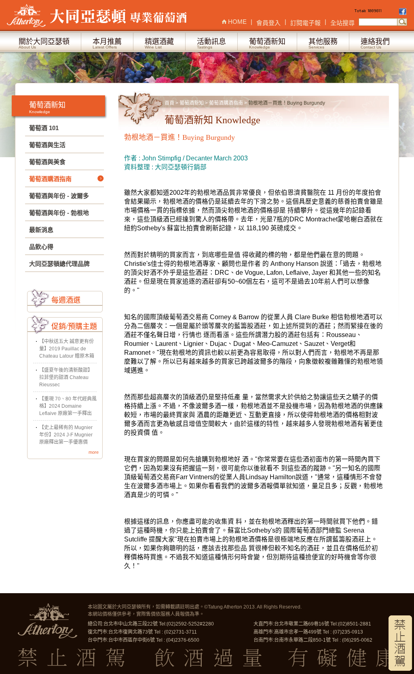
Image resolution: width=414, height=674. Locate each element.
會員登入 (268, 22)
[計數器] (376, 12)
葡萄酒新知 (192, 103)
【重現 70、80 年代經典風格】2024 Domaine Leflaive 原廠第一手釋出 (68, 406)
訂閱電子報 (305, 22)
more (94, 452)
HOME (237, 21)
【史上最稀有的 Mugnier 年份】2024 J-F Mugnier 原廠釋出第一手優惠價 (66, 435)
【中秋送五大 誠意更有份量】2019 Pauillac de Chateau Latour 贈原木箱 (66, 349)
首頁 (169, 103)
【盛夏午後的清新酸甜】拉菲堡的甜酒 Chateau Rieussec (66, 377)
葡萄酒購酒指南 (226, 103)
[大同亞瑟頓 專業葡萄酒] (98, 15)
